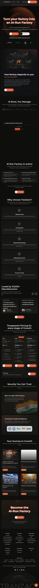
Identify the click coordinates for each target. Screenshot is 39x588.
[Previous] (32, 293)
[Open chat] (36, 585)
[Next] (36, 293)
